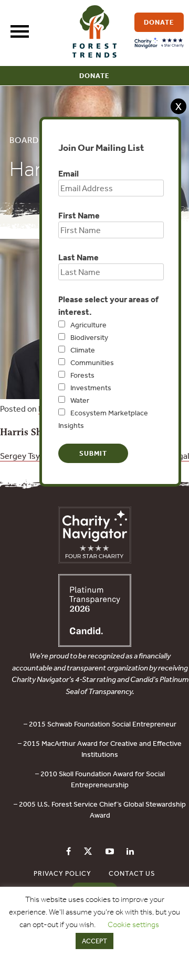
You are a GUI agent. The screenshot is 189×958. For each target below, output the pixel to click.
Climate (82, 350)
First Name (79, 215)
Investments (90, 387)
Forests (82, 375)
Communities (92, 362)
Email (68, 173)
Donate (94, 75)
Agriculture (88, 324)
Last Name (78, 257)
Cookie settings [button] (133, 924)
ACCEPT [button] (94, 941)
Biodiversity (89, 337)
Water (79, 400)
